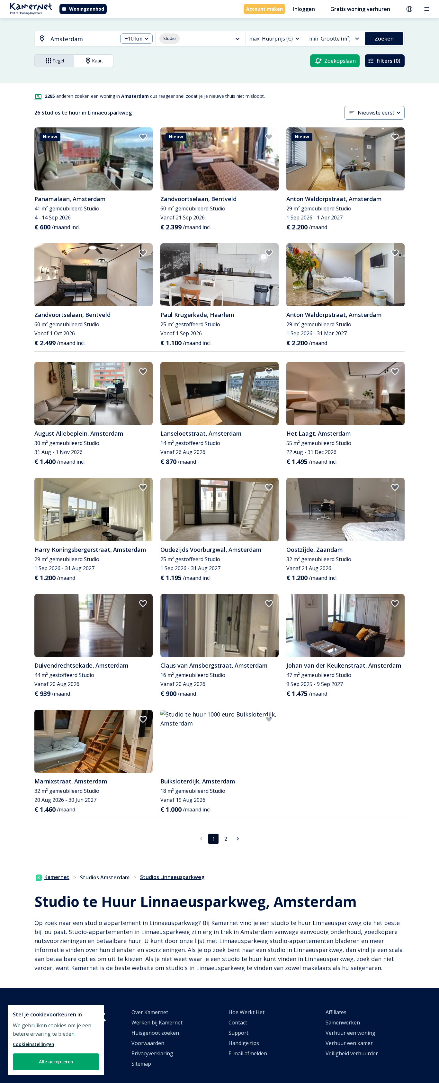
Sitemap (141, 1063)
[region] (56, 1040)
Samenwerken (343, 1022)
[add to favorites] (143, 137)
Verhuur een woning (350, 1032)
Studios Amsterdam (105, 877)
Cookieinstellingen (33, 1044)
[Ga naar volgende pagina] (238, 839)
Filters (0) (388, 60)
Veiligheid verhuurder (352, 1053)
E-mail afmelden (247, 1053)
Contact (237, 1022)
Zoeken (384, 38)
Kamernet (56, 877)
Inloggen (304, 9)
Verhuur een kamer (349, 1043)
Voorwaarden (147, 1043)
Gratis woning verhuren (360, 9)
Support (238, 1032)
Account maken (264, 9)
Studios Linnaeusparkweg (172, 877)
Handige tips (243, 1043)
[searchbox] (82, 39)
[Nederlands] (409, 9)
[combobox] (72, 39)
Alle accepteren (56, 1062)
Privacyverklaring (152, 1053)
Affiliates (336, 1012)
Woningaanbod (86, 9)
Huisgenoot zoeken (155, 1032)
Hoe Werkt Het (246, 1012)
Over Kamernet (149, 1012)
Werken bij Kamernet (157, 1022)
